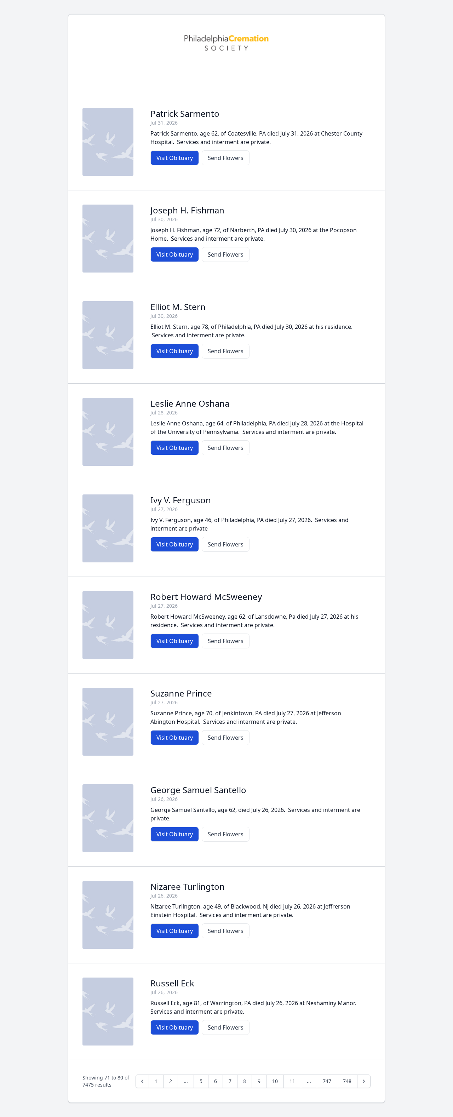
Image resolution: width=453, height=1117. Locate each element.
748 (347, 1081)
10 (275, 1081)
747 (327, 1081)
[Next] (364, 1081)
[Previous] (142, 1081)
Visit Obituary (174, 158)
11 (292, 1081)
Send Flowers (225, 158)
